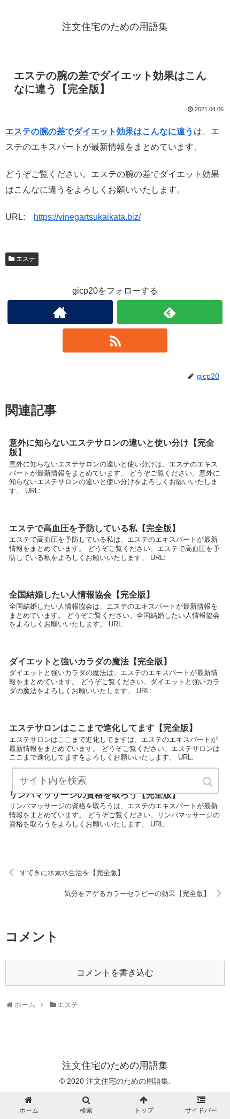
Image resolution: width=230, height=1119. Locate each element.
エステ (25, 259)
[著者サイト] (60, 312)
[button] (208, 782)
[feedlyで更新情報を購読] (170, 312)
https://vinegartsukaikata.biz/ (87, 216)
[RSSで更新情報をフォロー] (115, 340)
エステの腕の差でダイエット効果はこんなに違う (99, 131)
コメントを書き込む (115, 972)
